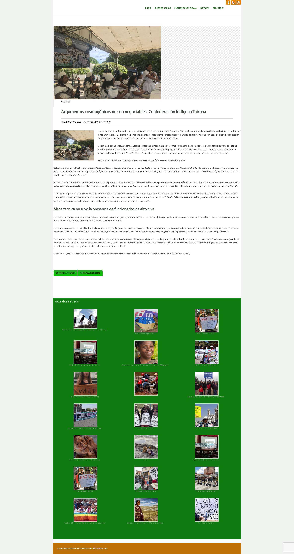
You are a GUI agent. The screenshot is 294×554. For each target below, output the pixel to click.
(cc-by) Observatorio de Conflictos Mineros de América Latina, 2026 (82, 548)
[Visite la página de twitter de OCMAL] (233, 2)
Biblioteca (218, 8)
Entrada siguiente (90, 273)
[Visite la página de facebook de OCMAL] (228, 2)
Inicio (148, 8)
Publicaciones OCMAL (185, 8)
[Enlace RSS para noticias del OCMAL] (238, 2)
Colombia (66, 102)
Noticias (204, 8)
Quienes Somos (163, 8)
